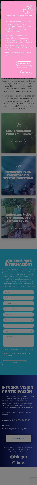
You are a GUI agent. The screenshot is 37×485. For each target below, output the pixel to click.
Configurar (26, 72)
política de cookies (19, 55)
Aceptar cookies (24, 63)
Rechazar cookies (23, 68)
